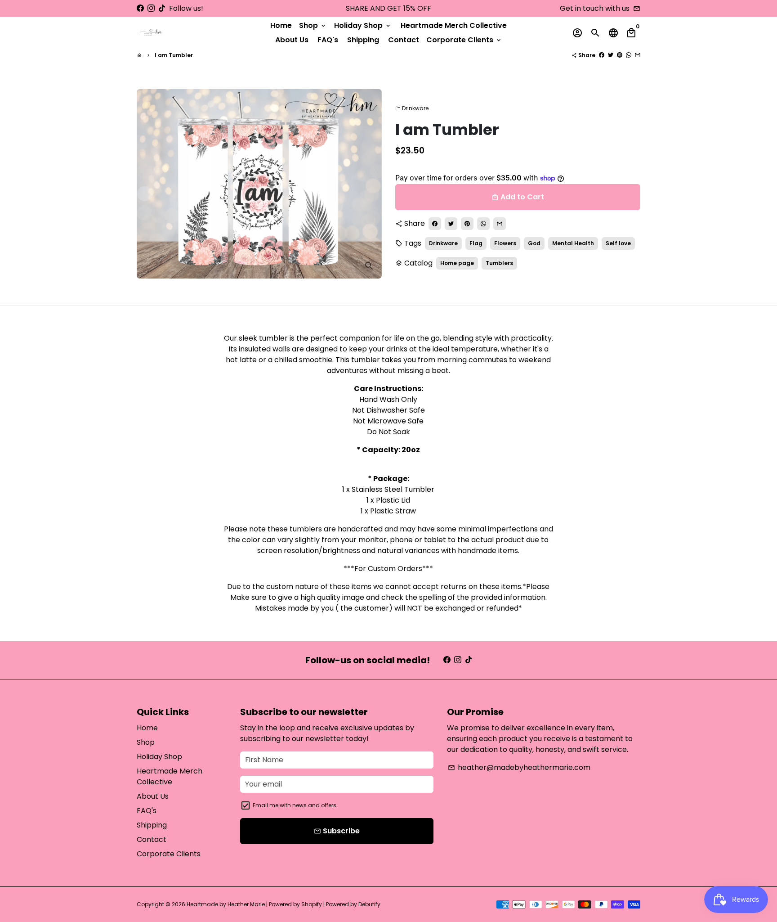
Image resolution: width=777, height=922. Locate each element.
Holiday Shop (363, 25)
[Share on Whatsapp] (628, 55)
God (534, 243)
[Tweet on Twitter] (610, 55)
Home (281, 25)
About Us (291, 40)
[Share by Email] (637, 55)
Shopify (311, 904)
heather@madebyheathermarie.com (519, 767)
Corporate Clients (464, 40)
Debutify (369, 904)
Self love (618, 243)
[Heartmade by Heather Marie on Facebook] (140, 8)
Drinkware (412, 108)
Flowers (505, 243)
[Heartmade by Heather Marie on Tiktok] (161, 8)
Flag (475, 243)
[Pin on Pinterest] (619, 55)
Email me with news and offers (294, 805)
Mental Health (573, 243)
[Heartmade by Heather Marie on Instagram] (151, 8)
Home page (457, 263)
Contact (403, 40)
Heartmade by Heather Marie (226, 904)
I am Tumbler (174, 55)
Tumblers (499, 263)
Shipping (363, 40)
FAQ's (327, 40)
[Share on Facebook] (601, 55)
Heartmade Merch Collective (454, 25)
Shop (313, 25)
